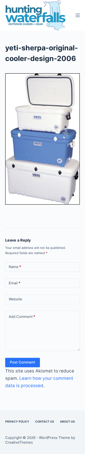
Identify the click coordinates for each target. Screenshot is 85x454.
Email (14, 283)
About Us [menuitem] (67, 421)
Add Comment (22, 316)
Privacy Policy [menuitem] (17, 421)
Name (15, 266)
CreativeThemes (19, 442)
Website (15, 299)
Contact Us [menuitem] (44, 421)
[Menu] (78, 15)
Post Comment (22, 362)
